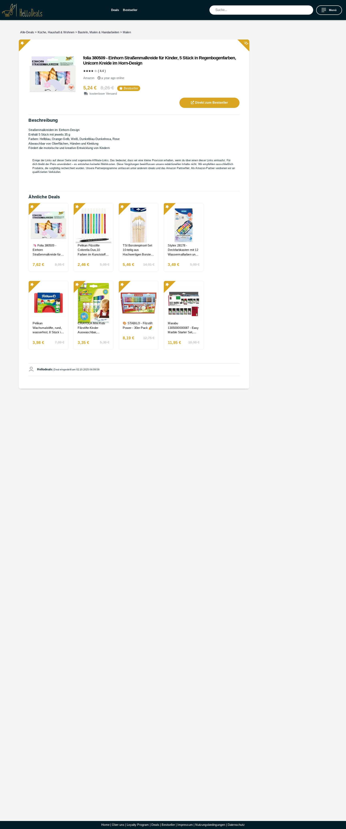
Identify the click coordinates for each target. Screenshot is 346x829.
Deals (115, 10)
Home (105, 824)
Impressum (185, 824)
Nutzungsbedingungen (210, 824)
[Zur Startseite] (22, 10)
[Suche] (310, 10)
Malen (127, 32)
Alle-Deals (27, 32)
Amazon (89, 78)
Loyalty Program (138, 824)
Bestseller (130, 10)
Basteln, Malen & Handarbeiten (98, 32)
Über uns (118, 824)
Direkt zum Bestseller (211, 102)
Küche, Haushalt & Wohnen (56, 32)
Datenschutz (236, 824)
